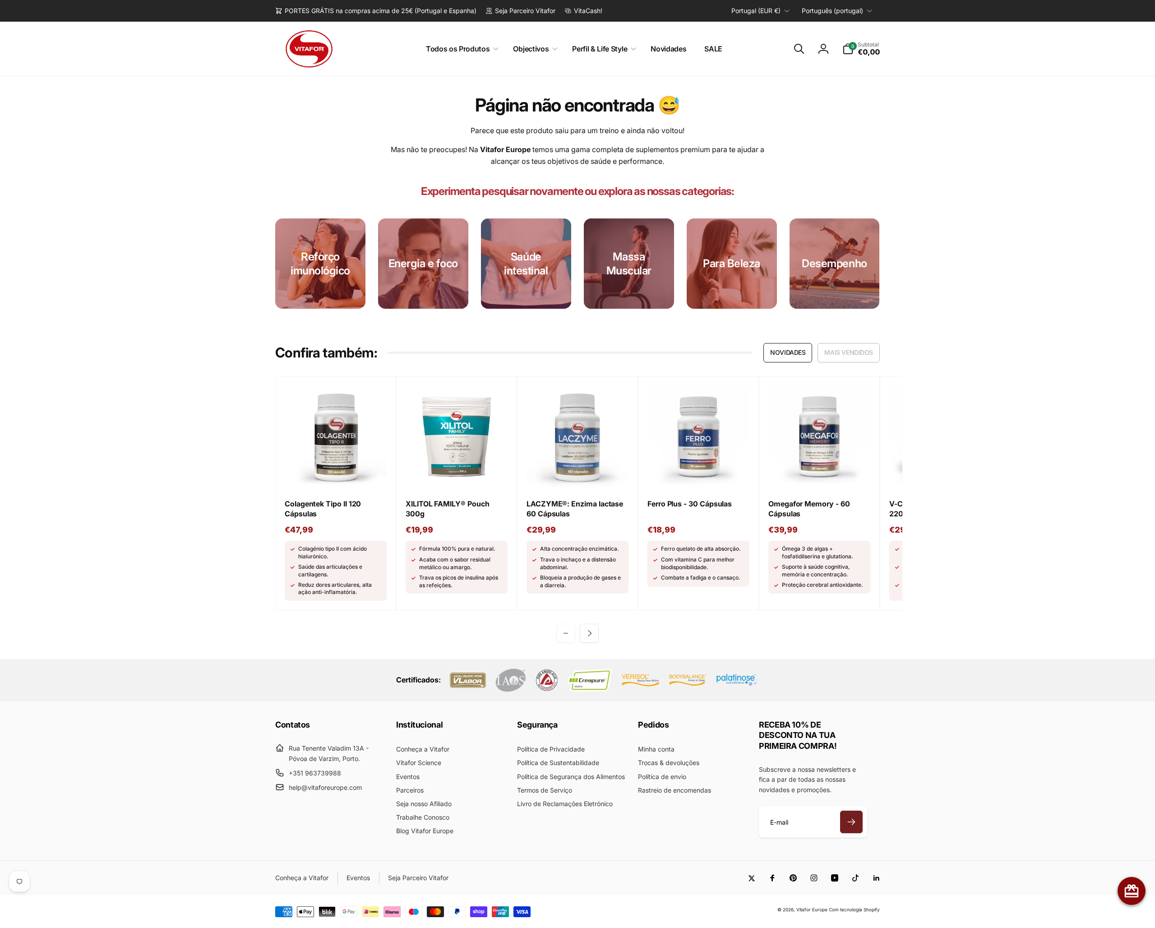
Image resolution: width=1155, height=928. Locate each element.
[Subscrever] (851, 822)
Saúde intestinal (526, 263)
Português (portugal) (832, 10)
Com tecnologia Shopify (854, 909)
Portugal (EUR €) (756, 10)
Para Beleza (731, 263)
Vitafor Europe (811, 909)
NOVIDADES (787, 352)
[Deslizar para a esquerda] (565, 633)
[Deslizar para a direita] (589, 633)
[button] (460, 49)
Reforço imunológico (320, 263)
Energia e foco (423, 263)
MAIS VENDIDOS (848, 352)
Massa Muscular (628, 263)
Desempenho (834, 263)
